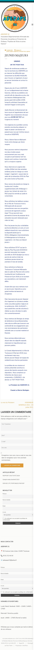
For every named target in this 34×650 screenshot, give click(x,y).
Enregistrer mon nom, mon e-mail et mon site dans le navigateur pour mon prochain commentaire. (16, 457)
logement (16, 51)
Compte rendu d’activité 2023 (11, 479)
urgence (28, 51)
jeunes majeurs (9, 51)
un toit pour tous (22, 51)
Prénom (4, 494)
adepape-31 (18, 50)
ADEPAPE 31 (5, 34)
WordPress (25, 645)
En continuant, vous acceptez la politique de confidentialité (15, 519)
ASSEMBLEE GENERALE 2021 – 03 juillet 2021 (26, 405)
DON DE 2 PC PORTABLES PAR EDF (13, 483)
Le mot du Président (7, 402)
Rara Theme (9, 645)
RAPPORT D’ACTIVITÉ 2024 (11, 476)
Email (4, 506)
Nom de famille (6, 500)
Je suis (4, 512)
